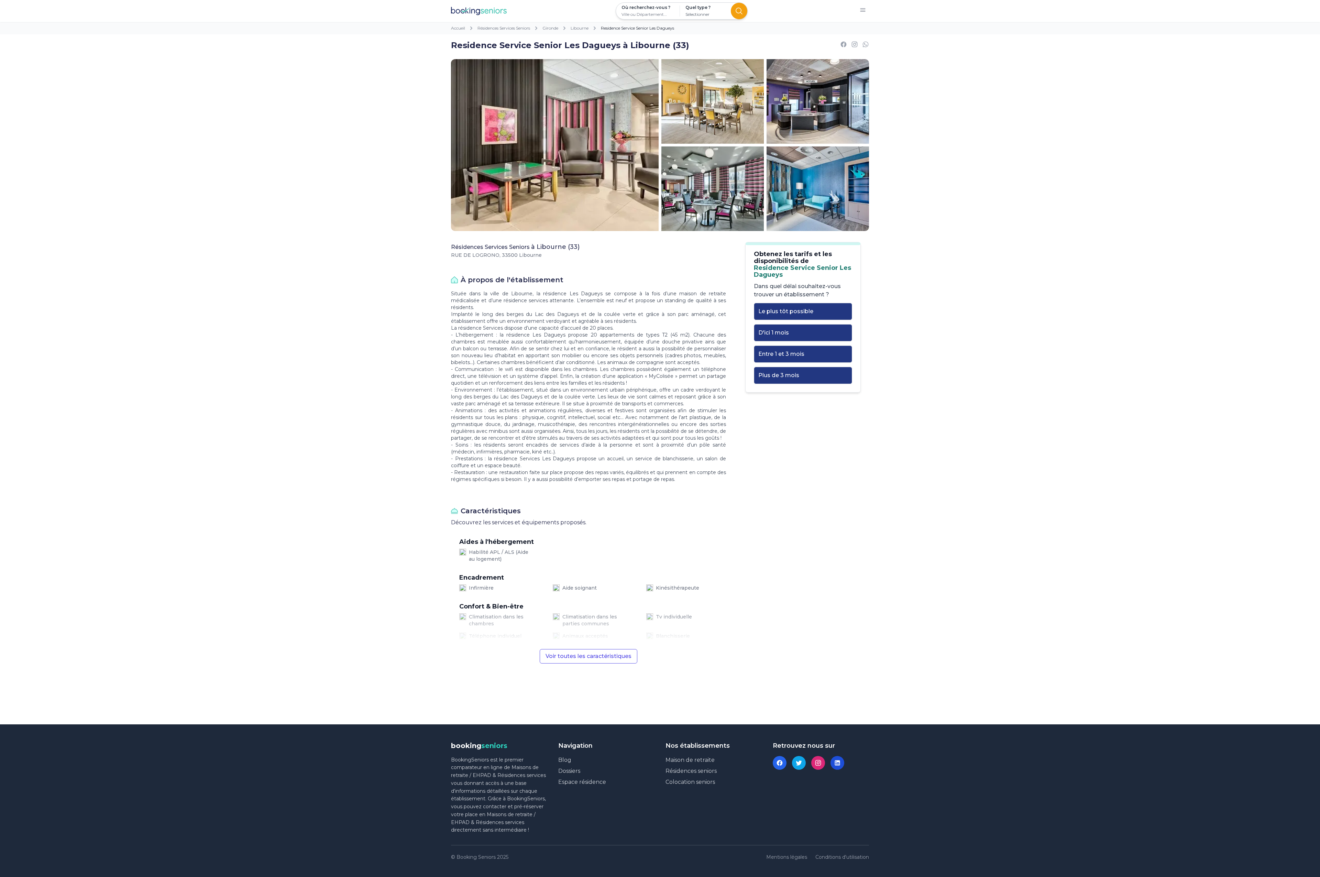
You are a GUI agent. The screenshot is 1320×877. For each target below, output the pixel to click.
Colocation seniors (690, 782)
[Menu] (863, 11)
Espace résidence (582, 782)
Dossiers (569, 771)
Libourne (579, 28)
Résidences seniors (691, 771)
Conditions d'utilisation (842, 857)
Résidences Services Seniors (503, 28)
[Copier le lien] (854, 45)
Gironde (550, 28)
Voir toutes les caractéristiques (588, 656)
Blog (564, 760)
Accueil (458, 28)
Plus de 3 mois (778, 375)
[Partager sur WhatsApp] (865, 45)
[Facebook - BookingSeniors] (779, 763)
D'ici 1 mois (773, 332)
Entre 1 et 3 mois (781, 354)
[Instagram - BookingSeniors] (818, 763)
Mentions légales (786, 857)
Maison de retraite (690, 760)
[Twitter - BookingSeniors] (799, 763)
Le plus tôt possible (785, 311)
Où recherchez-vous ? (646, 7)
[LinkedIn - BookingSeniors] (837, 763)
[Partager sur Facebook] (843, 45)
